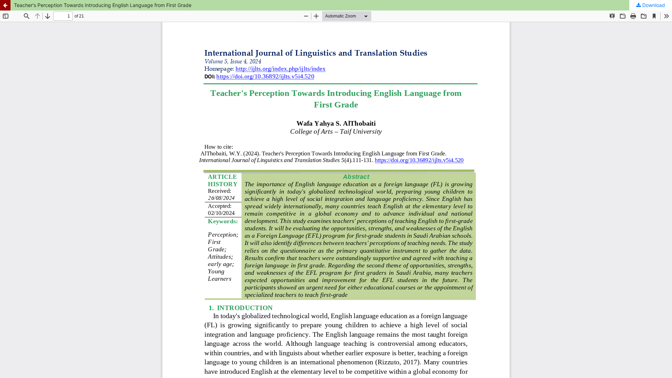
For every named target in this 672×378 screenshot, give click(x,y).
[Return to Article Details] (5, 5)
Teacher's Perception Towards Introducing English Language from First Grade (102, 5)
